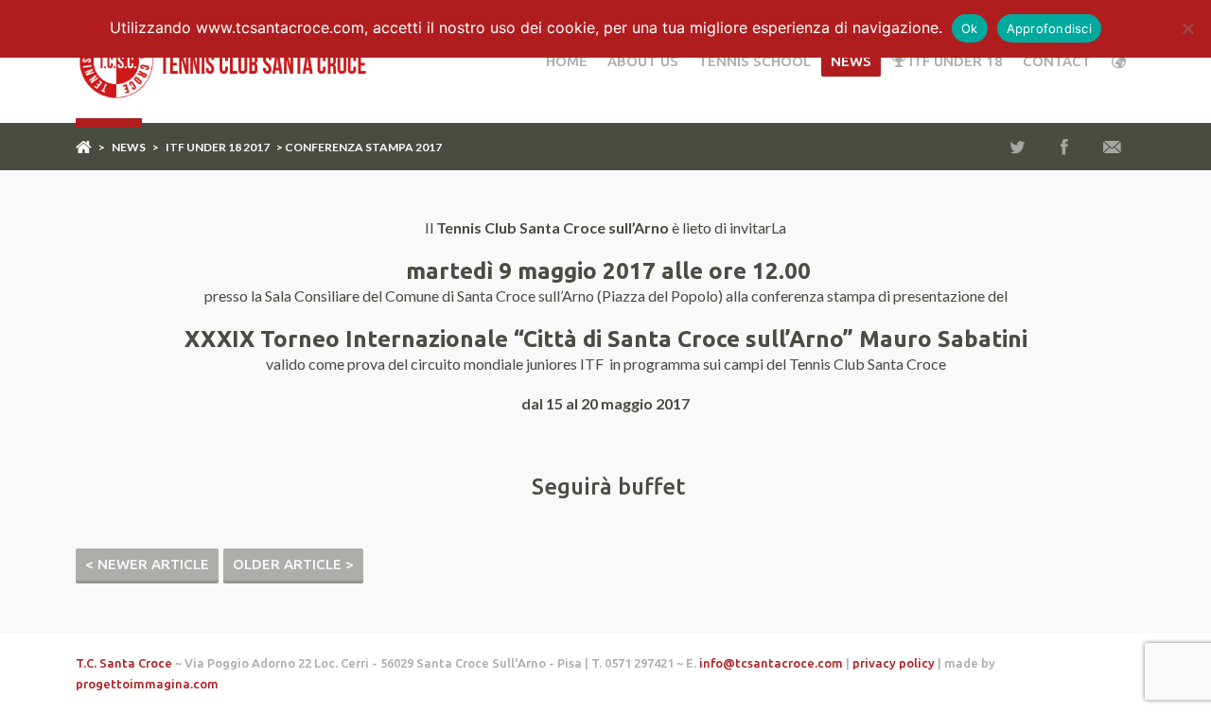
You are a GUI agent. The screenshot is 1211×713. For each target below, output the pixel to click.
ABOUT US (642, 61)
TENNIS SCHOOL (754, 61)
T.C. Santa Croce (124, 663)
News (851, 61)
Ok (969, 28)
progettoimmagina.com (147, 683)
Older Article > (293, 564)
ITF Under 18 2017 (218, 147)
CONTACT (1057, 61)
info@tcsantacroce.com (771, 663)
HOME (567, 61)
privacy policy (893, 663)
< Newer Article (147, 564)
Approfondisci (1049, 28)
